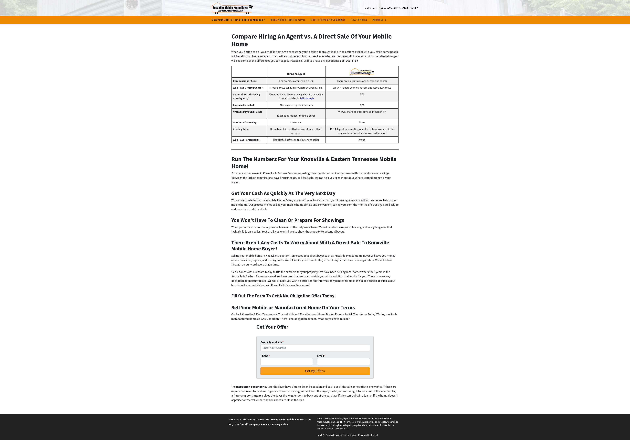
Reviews (266, 424)
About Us (378, 20)
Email (321, 356)
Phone (265, 356)
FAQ (231, 424)
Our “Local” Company (247, 424)
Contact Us (262, 419)
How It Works (359, 20)
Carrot (374, 435)
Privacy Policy (280, 424)
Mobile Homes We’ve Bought (328, 20)
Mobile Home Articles (299, 419)
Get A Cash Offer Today (242, 419)
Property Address (272, 342)
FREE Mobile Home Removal (288, 20)
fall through (307, 98)
